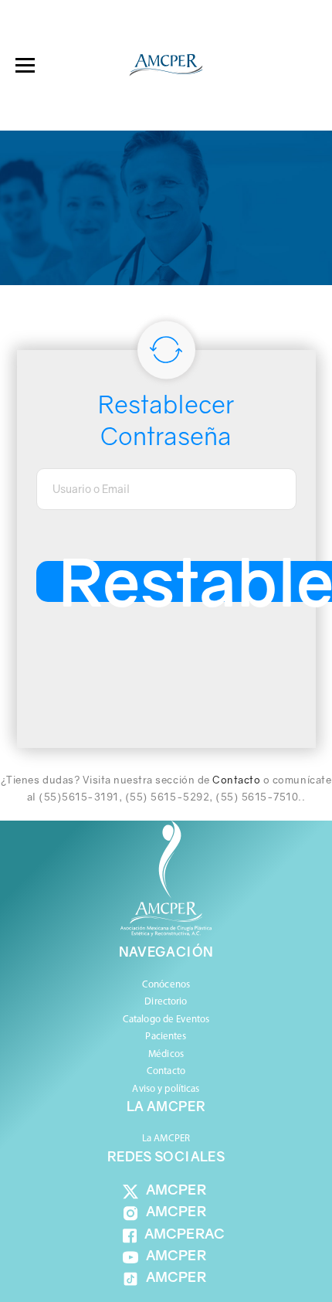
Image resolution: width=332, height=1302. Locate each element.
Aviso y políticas (165, 1089)
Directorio (165, 1002)
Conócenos (166, 985)
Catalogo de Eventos (166, 1020)
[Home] (165, 65)
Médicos (166, 1054)
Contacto (236, 779)
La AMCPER (166, 1139)
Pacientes (165, 1037)
